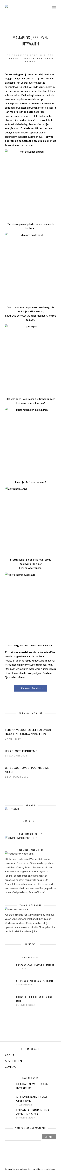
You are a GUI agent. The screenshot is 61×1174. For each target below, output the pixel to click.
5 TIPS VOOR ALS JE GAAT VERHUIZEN (35, 980)
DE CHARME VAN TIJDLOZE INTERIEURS (35, 964)
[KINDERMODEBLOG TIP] (21, 837)
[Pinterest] (32, 1164)
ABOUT (9, 1055)
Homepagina (32, 58)
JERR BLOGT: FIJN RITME (21, 751)
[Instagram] (37, 1164)
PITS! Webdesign (48, 1169)
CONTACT (11, 1066)
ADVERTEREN (13, 1060)
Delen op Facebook (32, 688)
